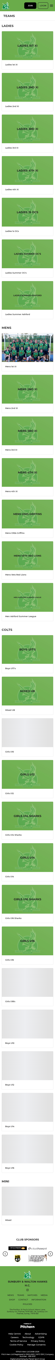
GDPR (41, 1337)
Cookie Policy (16, 1344)
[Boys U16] (27, 1149)
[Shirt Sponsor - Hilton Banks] (17, 1259)
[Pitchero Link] (27, 1327)
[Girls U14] (27, 857)
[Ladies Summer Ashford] (27, 295)
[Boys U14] (27, 1107)
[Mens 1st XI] (27, 347)
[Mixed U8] (27, 691)
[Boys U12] (27, 1065)
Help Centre (14, 1334)
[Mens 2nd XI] (27, 389)
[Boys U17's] (27, 649)
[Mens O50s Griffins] (27, 514)
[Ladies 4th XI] (27, 170)
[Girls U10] (27, 732)
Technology (28, 1337)
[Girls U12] (27, 774)
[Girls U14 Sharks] (27, 816)
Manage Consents (36, 1344)
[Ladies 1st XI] (27, 45)
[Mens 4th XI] (27, 472)
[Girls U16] (27, 941)
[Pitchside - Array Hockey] (37, 1259)
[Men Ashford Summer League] (27, 597)
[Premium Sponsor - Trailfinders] (17, 1248)
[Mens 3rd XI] (27, 430)
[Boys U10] (27, 1024)
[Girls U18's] (27, 982)
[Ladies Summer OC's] (27, 253)
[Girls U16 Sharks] (27, 899)
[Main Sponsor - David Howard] (37, 1248)
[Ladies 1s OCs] (27, 212)
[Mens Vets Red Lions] (27, 555)
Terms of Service (18, 1341)
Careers (14, 1337)
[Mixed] (27, 1201)
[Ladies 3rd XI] (27, 129)
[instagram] (27, 1290)
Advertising (41, 1334)
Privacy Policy (38, 1341)
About (28, 1334)
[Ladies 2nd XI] (27, 87)
